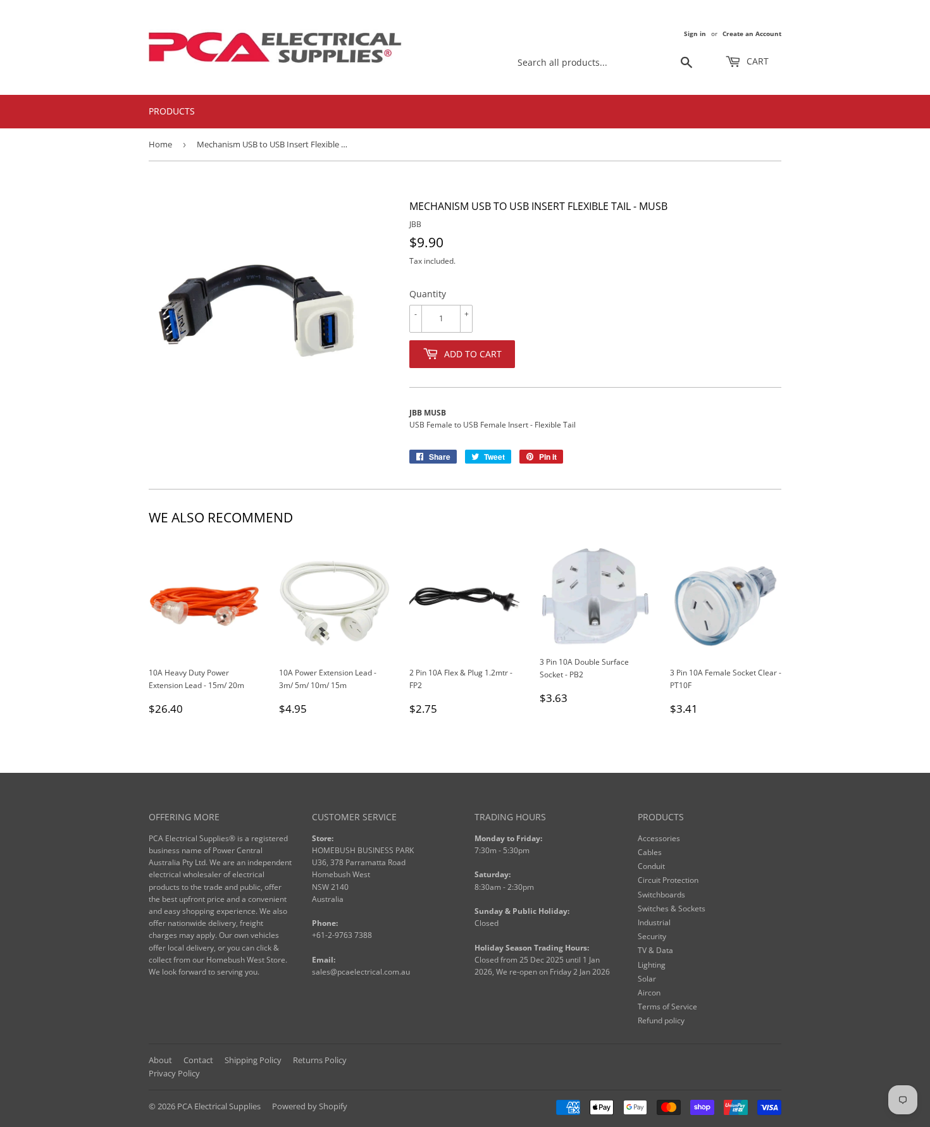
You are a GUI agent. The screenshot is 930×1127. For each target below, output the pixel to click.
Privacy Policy (174, 1073)
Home (160, 144)
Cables (650, 852)
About (160, 1060)
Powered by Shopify (309, 1106)
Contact (198, 1060)
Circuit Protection (668, 880)
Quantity (427, 294)
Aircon (649, 992)
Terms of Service (667, 1006)
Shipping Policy (253, 1060)
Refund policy (661, 1020)
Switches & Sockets (671, 908)
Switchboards (661, 894)
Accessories (659, 838)
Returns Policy (320, 1060)
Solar (647, 978)
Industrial (654, 922)
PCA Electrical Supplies (219, 1106)
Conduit (651, 866)
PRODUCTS (172, 111)
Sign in (695, 33)
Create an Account (751, 33)
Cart (756, 61)
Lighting (652, 964)
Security (652, 936)
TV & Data (655, 950)
